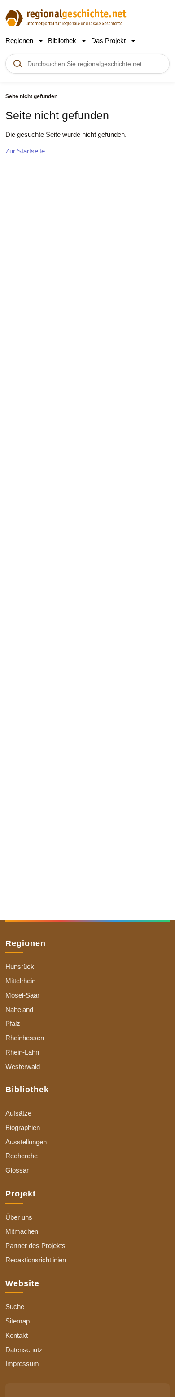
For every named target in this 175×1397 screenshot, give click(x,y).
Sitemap (17, 1321)
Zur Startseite (25, 151)
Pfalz (12, 1023)
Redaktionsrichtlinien (35, 1260)
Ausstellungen (26, 1142)
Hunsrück (19, 966)
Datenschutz (24, 1349)
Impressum (22, 1363)
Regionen (20, 40)
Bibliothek (63, 40)
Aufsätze (18, 1113)
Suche (14, 1306)
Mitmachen (21, 1231)
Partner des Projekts (35, 1245)
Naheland (19, 1009)
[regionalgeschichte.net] (66, 17)
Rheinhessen (24, 1038)
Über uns (18, 1217)
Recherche (21, 1156)
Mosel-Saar (22, 995)
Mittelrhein (20, 981)
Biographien (22, 1127)
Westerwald (22, 1066)
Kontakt (16, 1335)
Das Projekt (109, 40)
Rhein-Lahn (22, 1052)
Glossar (17, 1170)
